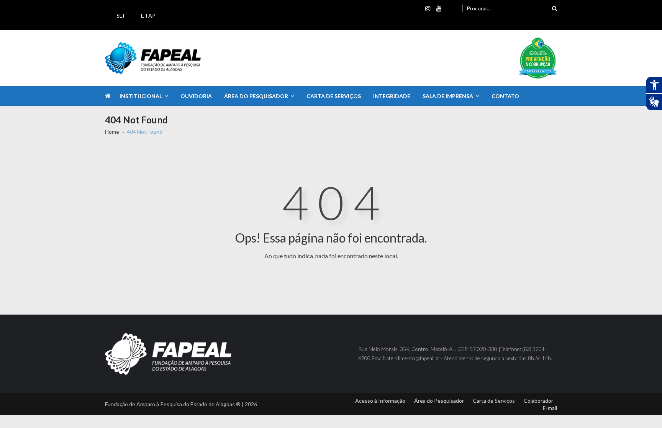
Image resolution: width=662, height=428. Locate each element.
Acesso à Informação (380, 400)
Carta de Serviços (333, 96)
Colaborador (538, 400)
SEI (120, 15)
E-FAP (148, 15)
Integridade (391, 96)
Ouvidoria (196, 96)
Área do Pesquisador (256, 96)
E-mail (550, 408)
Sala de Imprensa (448, 96)
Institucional (141, 96)
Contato (505, 96)
